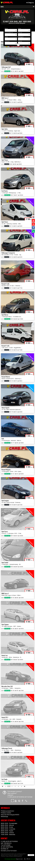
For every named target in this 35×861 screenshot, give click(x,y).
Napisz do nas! (14, 859)
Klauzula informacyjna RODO (10, 815)
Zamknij (31, 855)
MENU (2, 7)
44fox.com (28, 858)
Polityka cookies (6, 813)
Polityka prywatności (7, 811)
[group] (17, 17)
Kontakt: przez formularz (9, 851)
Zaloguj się (31, 3)
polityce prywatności (18, 856)
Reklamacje (4, 816)
